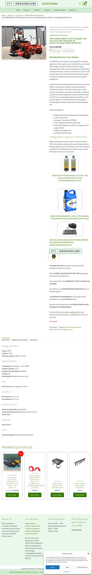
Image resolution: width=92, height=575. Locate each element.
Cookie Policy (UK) (31, 534)
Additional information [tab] (20, 340)
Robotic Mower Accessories (71, 27)
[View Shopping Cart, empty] (85, 4)
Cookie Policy (66, 571)
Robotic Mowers (30, 523)
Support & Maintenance (33, 531)
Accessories (58, 27)
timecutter (56, 329)
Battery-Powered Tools (32, 526)
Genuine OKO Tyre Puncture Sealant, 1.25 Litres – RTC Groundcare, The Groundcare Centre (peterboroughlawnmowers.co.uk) (70, 177)
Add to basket (12, 495)
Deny (67, 567)
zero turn (70, 329)
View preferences (82, 567)
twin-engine (63, 329)
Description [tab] (6, 340)
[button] (88, 553)
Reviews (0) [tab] (33, 340)
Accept (53, 567)
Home (51, 27)
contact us (72, 312)
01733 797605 (49, 3)
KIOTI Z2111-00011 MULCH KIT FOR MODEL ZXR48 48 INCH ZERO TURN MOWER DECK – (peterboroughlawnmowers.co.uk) (69, 242)
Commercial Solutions (32, 528)
